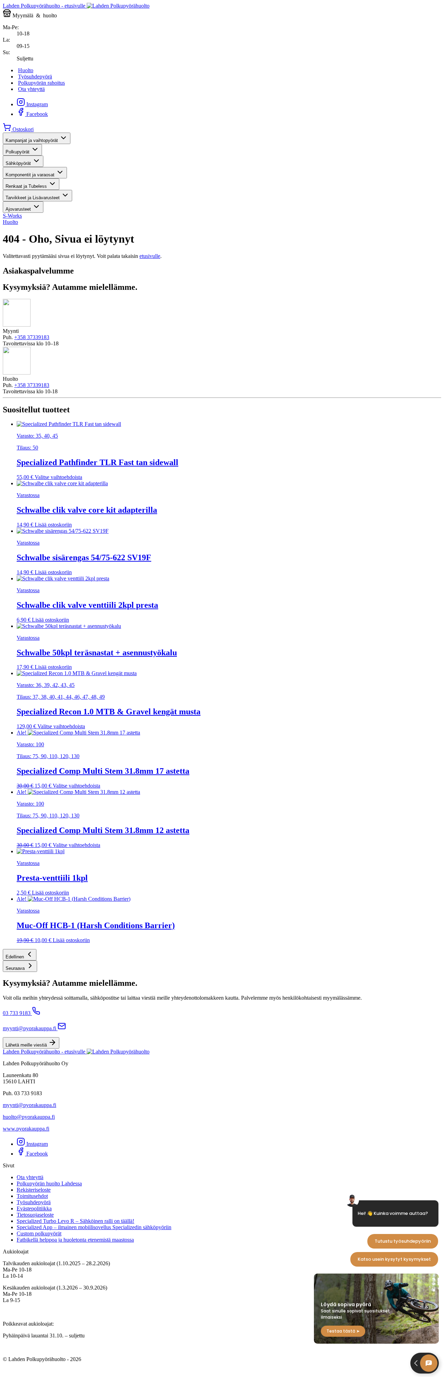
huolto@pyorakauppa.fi (29, 1117)
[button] (19, 954)
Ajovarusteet (18, 209)
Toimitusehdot (32, 1196)
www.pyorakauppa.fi (26, 1129)
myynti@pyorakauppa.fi (29, 1028)
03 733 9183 (17, 1013)
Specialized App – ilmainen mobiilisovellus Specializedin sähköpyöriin (94, 1227)
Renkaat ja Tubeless (26, 186)
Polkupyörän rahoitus (41, 83)
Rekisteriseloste (34, 1190)
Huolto (25, 70)
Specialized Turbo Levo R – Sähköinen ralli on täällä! (75, 1221)
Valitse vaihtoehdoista (58, 477)
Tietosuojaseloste (35, 1215)
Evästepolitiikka (34, 1208)
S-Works (12, 216)
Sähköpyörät (18, 163)
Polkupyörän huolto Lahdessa (49, 1183)
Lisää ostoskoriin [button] (53, 525)
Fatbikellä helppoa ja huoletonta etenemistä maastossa (75, 1240)
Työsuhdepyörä (35, 76)
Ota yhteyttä (31, 89)
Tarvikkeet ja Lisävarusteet (33, 197)
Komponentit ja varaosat (30, 174)
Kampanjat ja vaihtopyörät (32, 140)
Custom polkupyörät (39, 1233)
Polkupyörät (17, 151)
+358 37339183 (31, 337)
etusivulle (149, 256)
